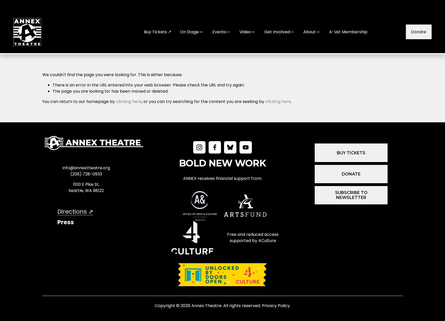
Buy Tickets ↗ (157, 32)
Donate (418, 32)
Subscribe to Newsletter (351, 195)
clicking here (129, 102)
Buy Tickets (351, 152)
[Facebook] (215, 147)
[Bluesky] (230, 147)
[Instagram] (199, 147)
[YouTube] (245, 147)
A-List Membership (348, 32)
